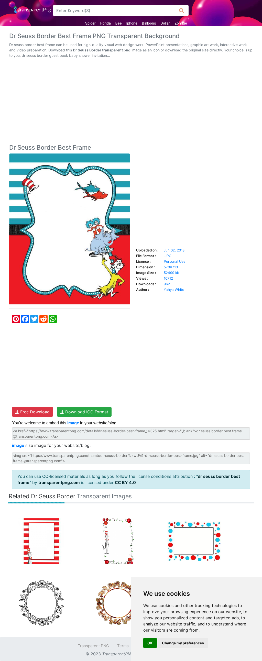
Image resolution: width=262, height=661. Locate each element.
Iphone (131, 23)
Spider (90, 23)
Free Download (34, 411)
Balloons (149, 23)
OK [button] (150, 643)
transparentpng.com (59, 482)
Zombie (180, 23)
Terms (123, 645)
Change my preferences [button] (183, 643)
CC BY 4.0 (125, 482)
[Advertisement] (131, 102)
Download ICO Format (86, 411)
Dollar (165, 23)
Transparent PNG (93, 645)
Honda (105, 23)
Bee (118, 23)
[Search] (182, 10)
